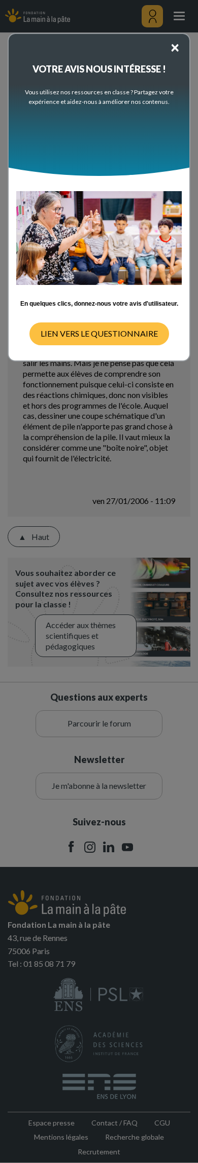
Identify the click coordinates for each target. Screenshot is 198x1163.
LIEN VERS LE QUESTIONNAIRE (99, 333)
